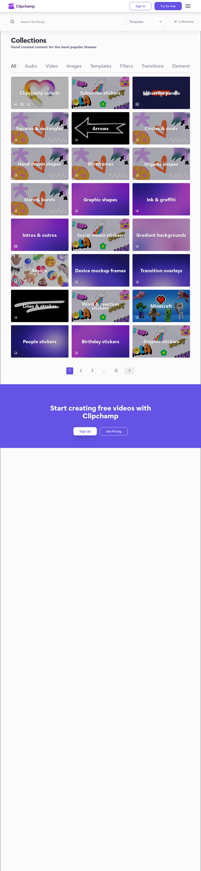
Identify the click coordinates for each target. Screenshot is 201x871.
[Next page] (129, 371)
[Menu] (188, 6)
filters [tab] (126, 66)
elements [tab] (181, 66)
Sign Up (85, 431)
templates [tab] (100, 66)
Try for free (168, 6)
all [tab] (13, 66)
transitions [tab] (153, 66)
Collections (186, 21)
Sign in (140, 6)
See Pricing (114, 431)
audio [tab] (31, 66)
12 (116, 370)
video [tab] (52, 66)
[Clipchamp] (21, 6)
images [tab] (74, 66)
